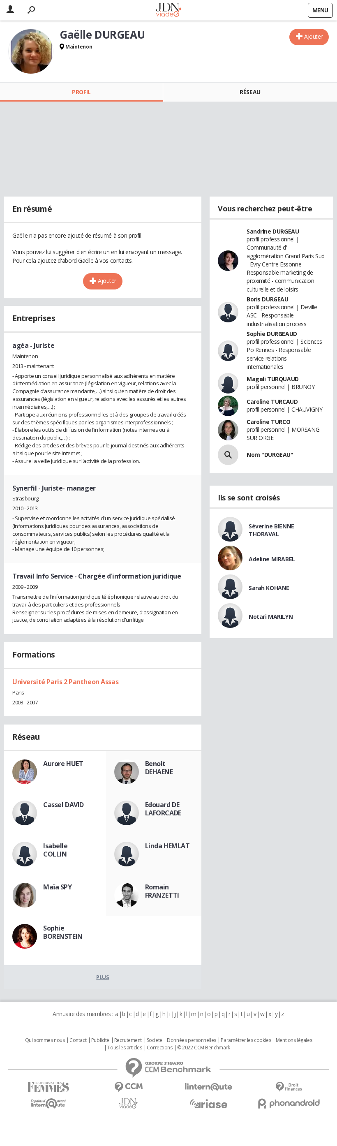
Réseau (250, 92)
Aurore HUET (63, 763)
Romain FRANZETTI (162, 891)
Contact (77, 1040)
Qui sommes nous (45, 1040)
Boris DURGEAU (268, 299)
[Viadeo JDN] (128, 1103)
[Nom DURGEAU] (228, 455)
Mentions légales (294, 1040)
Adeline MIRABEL (272, 559)
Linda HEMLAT (167, 845)
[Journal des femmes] (48, 1087)
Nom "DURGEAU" (270, 454)
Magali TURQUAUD (273, 379)
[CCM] (128, 1087)
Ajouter (313, 36)
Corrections (159, 1048)
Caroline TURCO (268, 422)
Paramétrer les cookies (246, 1040)
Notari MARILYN (271, 616)
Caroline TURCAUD (272, 401)
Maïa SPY (57, 886)
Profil (81, 92)
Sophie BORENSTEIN (63, 932)
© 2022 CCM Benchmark (203, 1048)
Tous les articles (124, 1048)
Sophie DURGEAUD (272, 334)
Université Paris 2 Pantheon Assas (65, 681)
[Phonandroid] (289, 1103)
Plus (102, 977)
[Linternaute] (208, 1087)
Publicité (100, 1040)
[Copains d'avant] (48, 1103)
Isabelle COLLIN (55, 850)
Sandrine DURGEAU (273, 231)
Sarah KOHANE (269, 588)
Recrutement (128, 1040)
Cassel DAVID (63, 804)
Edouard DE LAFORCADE (163, 808)
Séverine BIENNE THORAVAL (271, 530)
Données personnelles (191, 1040)
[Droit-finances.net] (289, 1087)
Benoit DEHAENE (159, 767)
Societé (154, 1040)
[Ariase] (208, 1103)
